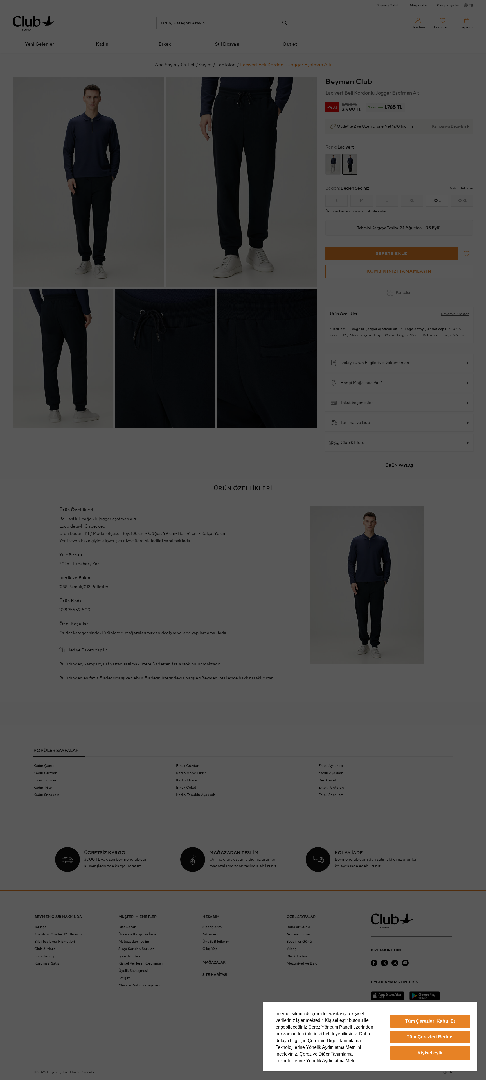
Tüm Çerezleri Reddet (430, 1036)
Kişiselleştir (430, 1053)
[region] (370, 1036)
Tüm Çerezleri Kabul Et (430, 1021)
